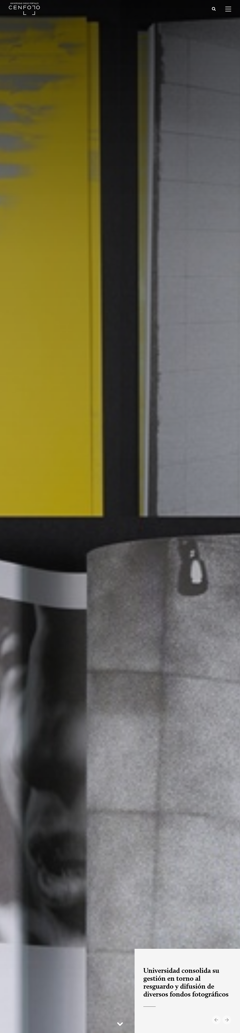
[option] (120, 516)
